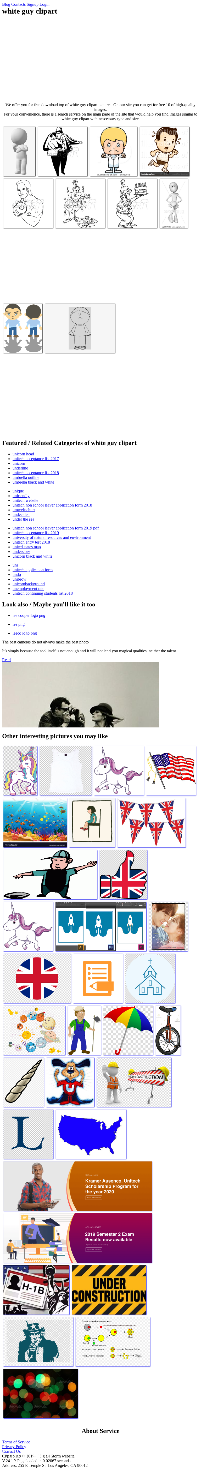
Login (44, 4)
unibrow (19, 579)
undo (17, 574)
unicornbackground (29, 584)
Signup (32, 4)
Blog (6, 4)
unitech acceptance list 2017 (36, 458)
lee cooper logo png (29, 615)
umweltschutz (24, 510)
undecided (21, 514)
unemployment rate (28, 588)
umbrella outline (26, 477)
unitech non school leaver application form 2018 (52, 505)
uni (15, 565)
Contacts (18, 4)
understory (21, 551)
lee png (19, 624)
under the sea (23, 519)
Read (6, 660)
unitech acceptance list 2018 (36, 473)
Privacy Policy (14, 1446)
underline (20, 468)
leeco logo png (25, 633)
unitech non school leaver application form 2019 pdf (56, 528)
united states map (27, 547)
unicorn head (23, 454)
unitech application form (33, 570)
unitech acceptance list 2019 (36, 533)
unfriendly (21, 495)
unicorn (19, 463)
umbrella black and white (33, 482)
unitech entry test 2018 (31, 542)
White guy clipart (18, 169)
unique (18, 491)
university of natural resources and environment (52, 537)
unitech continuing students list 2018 (43, 593)
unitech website (25, 500)
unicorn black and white (32, 556)
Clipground (26, 1454)
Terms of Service (16, 1442)
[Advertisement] (100, 58)
